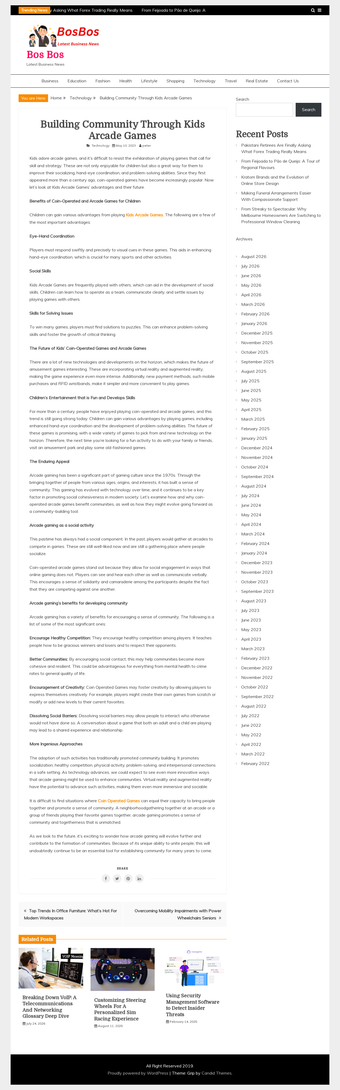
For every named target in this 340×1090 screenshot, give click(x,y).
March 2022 (253, 754)
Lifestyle (149, 80)
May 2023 (251, 629)
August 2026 (253, 256)
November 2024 (257, 457)
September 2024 (257, 476)
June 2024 (251, 505)
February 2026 (255, 313)
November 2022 (257, 677)
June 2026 (251, 275)
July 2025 (250, 380)
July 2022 (250, 715)
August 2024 (253, 486)
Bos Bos (45, 54)
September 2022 (257, 696)
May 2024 (251, 514)
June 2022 (251, 725)
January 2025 (254, 438)
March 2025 (253, 419)
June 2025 (251, 390)
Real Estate (257, 80)
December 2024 (257, 447)
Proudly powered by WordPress (138, 1073)
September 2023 (257, 591)
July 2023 (250, 610)
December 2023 (257, 562)
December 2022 (257, 667)
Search (242, 99)
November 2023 (257, 572)
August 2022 (253, 706)
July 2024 (250, 495)
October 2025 (254, 352)
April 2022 (251, 744)
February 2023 (255, 658)
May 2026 (251, 285)
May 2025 (251, 400)
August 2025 (253, 371)
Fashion (102, 80)
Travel (231, 80)
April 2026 (251, 294)
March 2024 (253, 533)
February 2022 (255, 763)
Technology (204, 80)
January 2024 (254, 553)
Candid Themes (217, 1073)
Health (125, 80)
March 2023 (253, 648)
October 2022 (254, 687)
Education (76, 80)
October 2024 (254, 467)
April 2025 (251, 409)
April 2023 (251, 639)
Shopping (175, 80)
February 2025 (255, 428)
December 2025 (257, 333)
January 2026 (254, 323)
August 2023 (253, 600)
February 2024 (255, 543)
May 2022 (251, 734)
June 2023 (251, 620)
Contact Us (288, 80)
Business (49, 80)
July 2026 (250, 266)
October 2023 (254, 581)
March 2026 (253, 304)
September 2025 (257, 361)
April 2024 (251, 524)
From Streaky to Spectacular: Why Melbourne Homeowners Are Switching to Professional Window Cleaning (281, 215)
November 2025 (257, 342)
